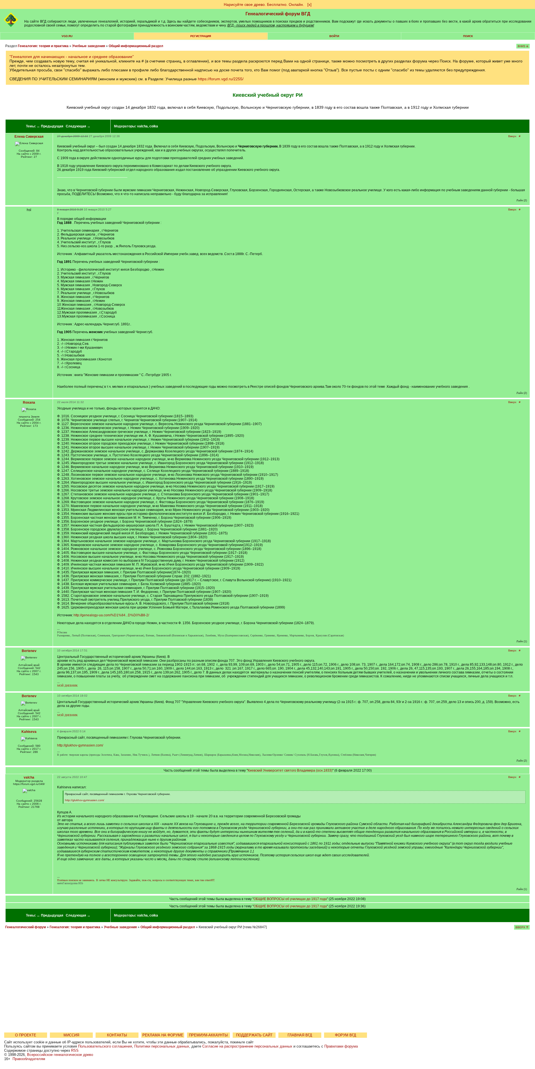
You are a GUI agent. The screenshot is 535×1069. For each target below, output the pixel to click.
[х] (309, 4)
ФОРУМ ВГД (345, 1035)
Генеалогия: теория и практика (43, 46)
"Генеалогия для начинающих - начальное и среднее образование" (71, 56)
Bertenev (29, 651)
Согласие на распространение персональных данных (247, 1046)
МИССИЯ (71, 1035)
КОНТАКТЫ (117, 1035)
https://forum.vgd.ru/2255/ (221, 79)
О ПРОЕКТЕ (25, 1035)
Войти (334, 36)
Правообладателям (29, 1059)
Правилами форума (341, 1046)
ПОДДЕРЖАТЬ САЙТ (254, 1035)
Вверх (512, 136)
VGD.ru (67, 36)
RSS (75, 1050)
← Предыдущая (50, 126)
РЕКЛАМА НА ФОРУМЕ (162, 1035)
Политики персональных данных (161, 1046)
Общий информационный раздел (136, 46)
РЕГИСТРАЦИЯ (200, 36)
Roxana (29, 402)
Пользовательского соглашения (105, 1046)
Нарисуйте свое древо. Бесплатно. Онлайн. (264, 4)
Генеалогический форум (25, 927)
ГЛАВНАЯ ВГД (300, 1035)
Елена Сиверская (28, 137)
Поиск (468, 36)
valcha (142, 126)
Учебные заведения (88, 46)
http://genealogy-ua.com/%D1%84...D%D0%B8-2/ (111, 615)
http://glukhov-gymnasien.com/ (80, 745)
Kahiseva (29, 732)
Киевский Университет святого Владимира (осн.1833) (290, 770)
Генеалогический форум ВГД (277, 13)
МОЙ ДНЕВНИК (67, 685)
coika (153, 126)
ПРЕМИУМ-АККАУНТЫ (208, 1035)
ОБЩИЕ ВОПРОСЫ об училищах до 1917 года (290, 899)
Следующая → (78, 126)
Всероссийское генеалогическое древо (60, 1055)
